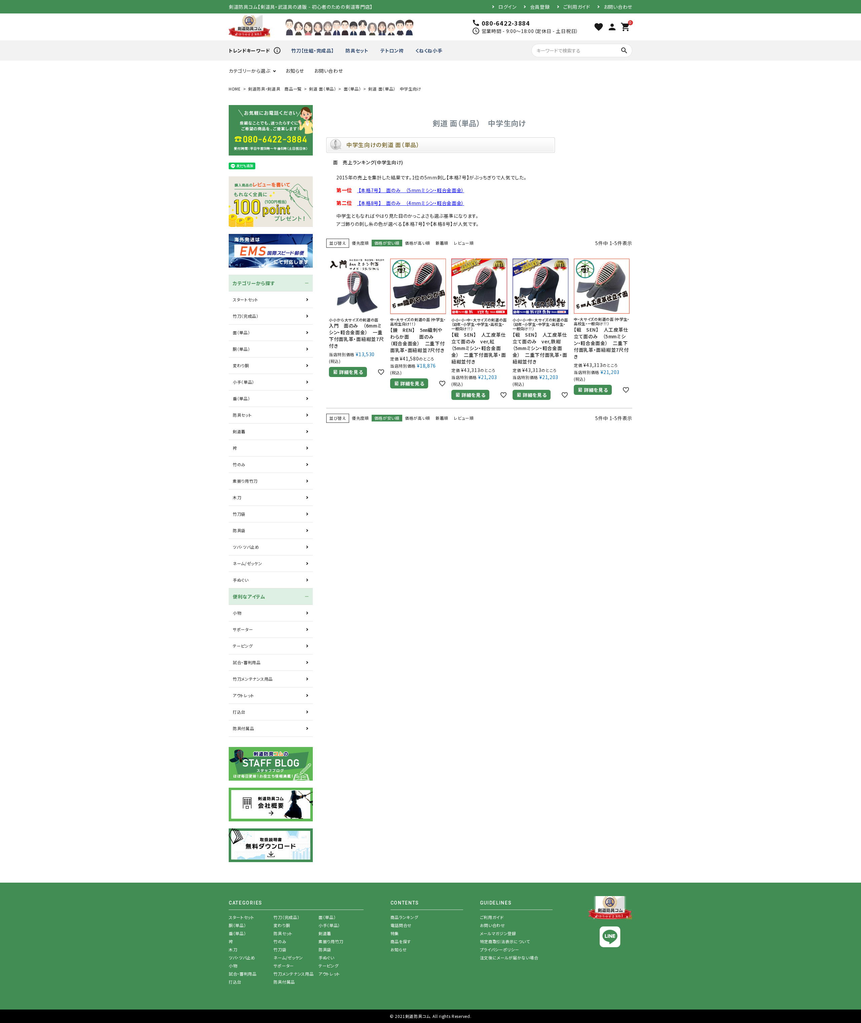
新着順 (442, 243)
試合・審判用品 (247, 662)
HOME (235, 89)
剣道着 (239, 431)
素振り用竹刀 (245, 481)
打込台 (239, 712)
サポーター (243, 629)
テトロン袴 (392, 50)
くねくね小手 (428, 50)
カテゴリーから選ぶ (249, 70)
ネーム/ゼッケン (247, 563)
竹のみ (239, 464)
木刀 (237, 497)
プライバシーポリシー (499, 949)
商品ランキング (404, 917)
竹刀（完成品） (246, 316)
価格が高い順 (417, 243)
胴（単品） (241, 349)
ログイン (507, 6)
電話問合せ (401, 925)
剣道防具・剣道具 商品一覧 (275, 89)
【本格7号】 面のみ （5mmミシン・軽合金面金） (410, 190)
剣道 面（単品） (322, 89)
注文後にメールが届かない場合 (509, 957)
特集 (394, 933)
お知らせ (295, 70)
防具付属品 (243, 728)
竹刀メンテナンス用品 (253, 679)
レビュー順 (464, 243)
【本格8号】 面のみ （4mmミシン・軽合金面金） (410, 203)
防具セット (357, 50)
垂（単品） (241, 398)
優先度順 (360, 243)
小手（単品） (243, 382)
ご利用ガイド (576, 6)
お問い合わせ (618, 6)
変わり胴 (241, 365)
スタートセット (245, 299)
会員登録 (540, 6)
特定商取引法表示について (505, 941)
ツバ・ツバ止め (246, 547)
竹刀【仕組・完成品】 (312, 50)
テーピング (243, 646)
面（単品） (352, 89)
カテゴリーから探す (254, 283)
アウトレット (243, 695)
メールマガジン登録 (498, 933)
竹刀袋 (239, 514)
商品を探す (400, 941)
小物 (237, 613)
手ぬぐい (241, 580)
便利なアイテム (249, 596)
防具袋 (239, 530)
